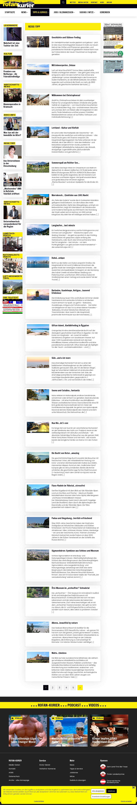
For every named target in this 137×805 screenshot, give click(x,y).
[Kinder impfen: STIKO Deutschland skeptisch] (109, 731)
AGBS (102, 2)
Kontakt (94, 2)
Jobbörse (74, 772)
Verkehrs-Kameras (47, 769)
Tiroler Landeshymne (115, 774)
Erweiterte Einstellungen (101, 796)
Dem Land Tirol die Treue (117, 766)
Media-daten (83, 2)
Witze (72, 776)
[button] (134, 787)
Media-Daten (14, 765)
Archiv (109, 2)
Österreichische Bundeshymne (113, 782)
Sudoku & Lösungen (78, 780)
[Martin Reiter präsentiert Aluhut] (68, 731)
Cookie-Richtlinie (39, 801)
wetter (73, 2)
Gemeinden (105, 12)
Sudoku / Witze (86, 12)
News (23, 12)
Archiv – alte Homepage (19, 780)
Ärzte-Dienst (44, 765)
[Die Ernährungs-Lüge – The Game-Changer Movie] (28, 731)
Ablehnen (111, 791)
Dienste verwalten (126, 801)
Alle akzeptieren (98, 791)
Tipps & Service (40, 12)
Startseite (10, 12)
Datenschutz (14, 776)
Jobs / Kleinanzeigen (63, 12)
